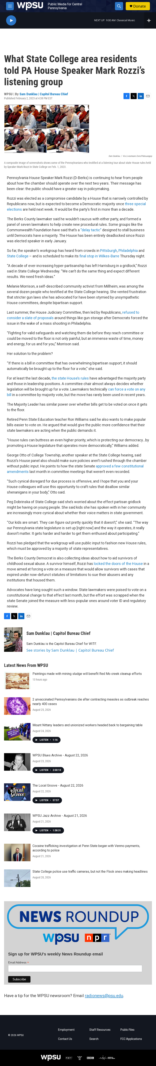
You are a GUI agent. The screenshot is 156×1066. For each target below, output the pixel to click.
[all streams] (150, 20)
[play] (11, 20)
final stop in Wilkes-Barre (99, 256)
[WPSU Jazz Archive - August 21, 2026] (17, 822)
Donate (139, 6)
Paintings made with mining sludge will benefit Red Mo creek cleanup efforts (87, 674)
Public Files (127, 1029)
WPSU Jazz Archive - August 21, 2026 (59, 816)
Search (94, 1039)
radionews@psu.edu (104, 995)
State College (17, 256)
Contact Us (65, 1039)
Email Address (18, 962)
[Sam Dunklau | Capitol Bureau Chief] (13, 639)
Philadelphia (128, 250)
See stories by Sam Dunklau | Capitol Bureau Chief (70, 650)
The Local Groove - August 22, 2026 (57, 785)
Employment (66, 1029)
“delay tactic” (90, 230)
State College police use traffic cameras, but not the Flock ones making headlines (90, 871)
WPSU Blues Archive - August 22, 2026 (60, 755)
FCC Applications (131, 1039)
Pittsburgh (108, 250)
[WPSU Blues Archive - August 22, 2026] (17, 762)
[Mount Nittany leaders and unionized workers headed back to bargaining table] (17, 732)
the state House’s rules (70, 378)
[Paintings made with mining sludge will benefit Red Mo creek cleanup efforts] (17, 680)
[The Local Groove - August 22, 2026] (17, 792)
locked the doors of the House (118, 563)
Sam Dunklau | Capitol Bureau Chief (44, 94)
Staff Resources (99, 1029)
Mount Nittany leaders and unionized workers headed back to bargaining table (87, 725)
